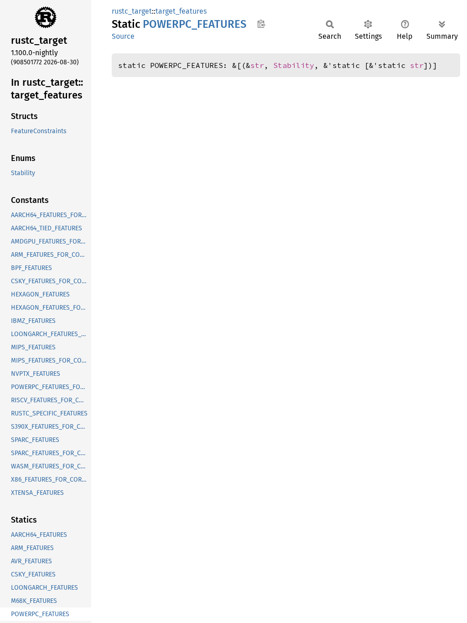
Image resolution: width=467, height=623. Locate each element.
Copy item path (261, 23)
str (257, 65)
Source (123, 36)
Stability (293, 65)
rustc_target (132, 11)
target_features (181, 11)
